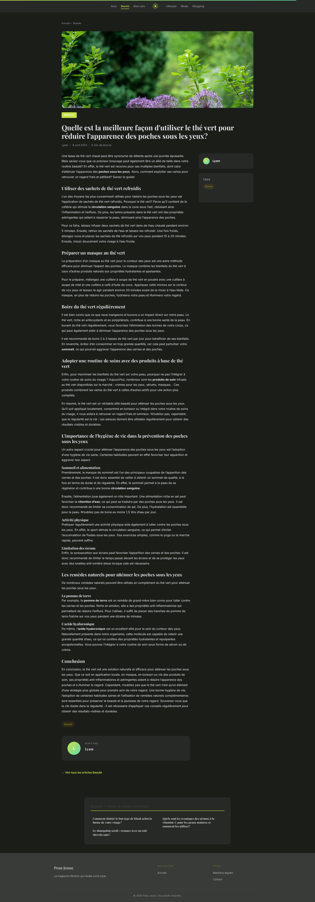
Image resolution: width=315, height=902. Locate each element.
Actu (113, 6)
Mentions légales (223, 872)
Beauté (125, 6)
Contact (217, 879)
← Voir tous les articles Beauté (82, 772)
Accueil (66, 23)
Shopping (198, 6)
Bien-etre (139, 6)
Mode (184, 6)
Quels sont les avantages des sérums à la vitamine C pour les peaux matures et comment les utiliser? (188, 822)
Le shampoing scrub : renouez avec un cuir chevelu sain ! (120, 832)
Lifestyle (171, 6)
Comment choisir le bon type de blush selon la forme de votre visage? (122, 820)
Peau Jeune (63, 867)
